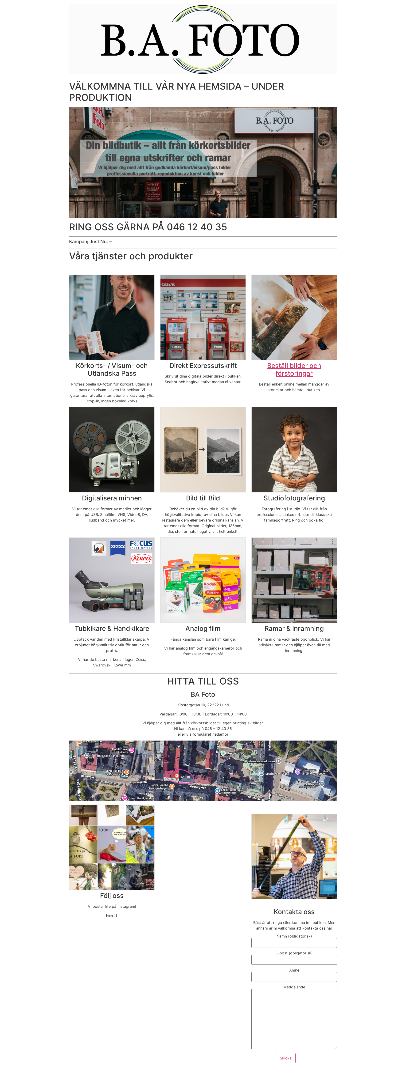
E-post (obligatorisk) (294, 953)
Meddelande (294, 987)
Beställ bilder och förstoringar (294, 370)
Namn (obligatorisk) (294, 936)
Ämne (294, 970)
